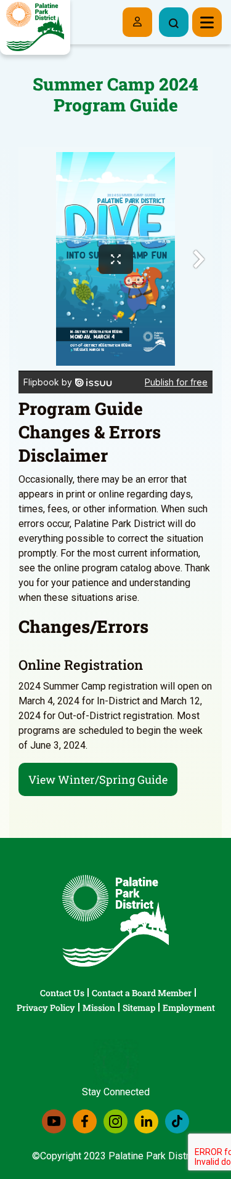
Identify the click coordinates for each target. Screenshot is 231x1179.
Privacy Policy (46, 1007)
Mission (99, 1007)
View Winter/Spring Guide (98, 779)
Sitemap (139, 1007)
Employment (189, 1007)
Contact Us (62, 993)
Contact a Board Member (142, 993)
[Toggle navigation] (207, 22)
